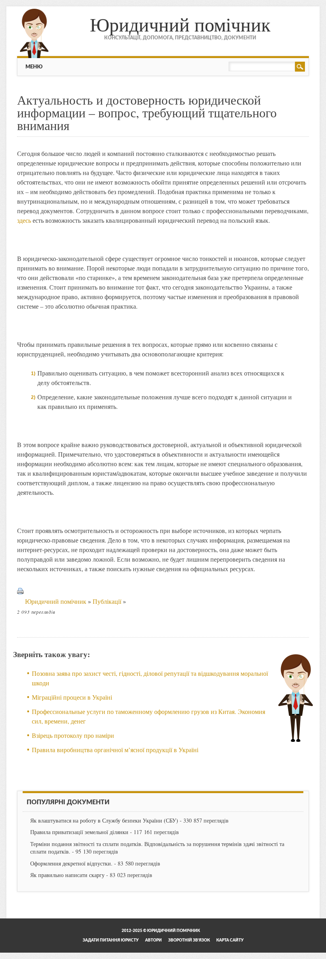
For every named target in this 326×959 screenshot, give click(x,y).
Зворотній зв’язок (189, 940)
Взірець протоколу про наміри (73, 735)
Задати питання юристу (111, 940)
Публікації (107, 601)
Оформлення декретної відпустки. (71, 863)
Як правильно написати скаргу (67, 875)
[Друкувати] (20, 601)
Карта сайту (230, 940)
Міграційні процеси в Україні (72, 697)
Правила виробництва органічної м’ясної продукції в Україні (115, 749)
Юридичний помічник (180, 24)
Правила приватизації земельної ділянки (79, 832)
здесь (24, 220)
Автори (153, 940)
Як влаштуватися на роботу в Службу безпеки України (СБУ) (104, 820)
